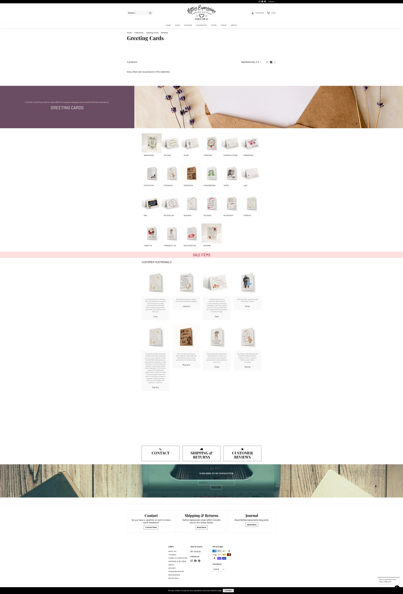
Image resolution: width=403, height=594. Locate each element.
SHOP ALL (172, 551)
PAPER (214, 25)
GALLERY (172, 568)
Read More (201, 527)
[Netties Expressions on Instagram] (191, 560)
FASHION (188, 25)
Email (216, 478)
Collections (138, 33)
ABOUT (234, 25)
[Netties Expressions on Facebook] (195, 560)
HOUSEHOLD (201, 25)
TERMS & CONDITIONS (177, 558)
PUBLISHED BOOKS (176, 571)
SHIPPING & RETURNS (177, 561)
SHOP (177, 25)
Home (129, 33)
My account (173, 578)
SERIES (224, 25)
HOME (168, 25)
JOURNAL (172, 554)
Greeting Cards (152, 33)
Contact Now (151, 527)
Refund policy (174, 575)
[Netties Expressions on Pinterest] (199, 560)
